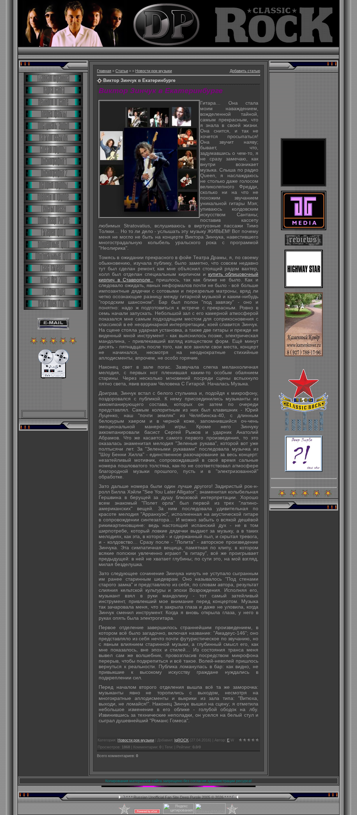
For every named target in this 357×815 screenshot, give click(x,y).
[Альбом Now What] (303, 470)
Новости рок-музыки (153, 71)
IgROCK (181, 740)
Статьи (121, 71)
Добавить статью (245, 71)
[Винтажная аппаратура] (53, 377)
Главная (104, 71)
